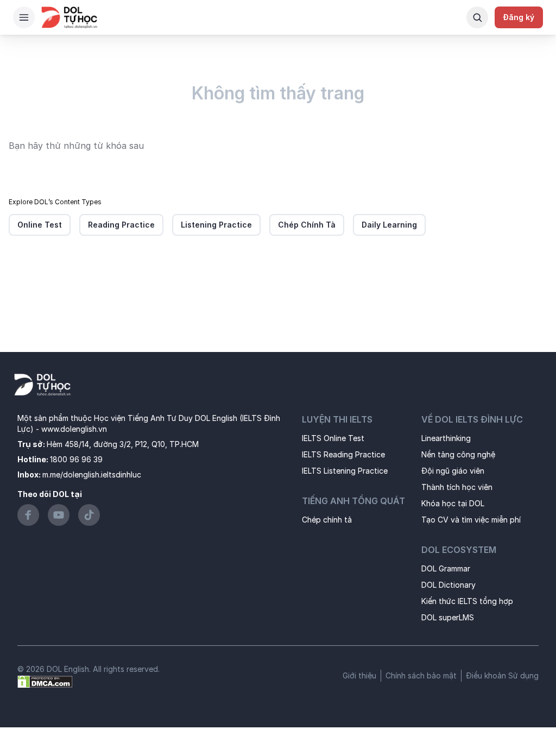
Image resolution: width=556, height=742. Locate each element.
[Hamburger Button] (24, 17)
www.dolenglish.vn (74, 428)
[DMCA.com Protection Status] (45, 681)
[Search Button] (477, 17)
